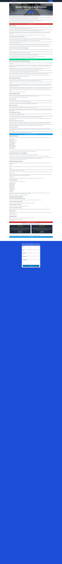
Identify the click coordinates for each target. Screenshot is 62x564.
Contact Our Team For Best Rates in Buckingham (31, 134)
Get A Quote (31, 12)
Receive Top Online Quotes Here (31, 222)
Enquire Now (31, 239)
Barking (13, 220)
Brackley (10, 220)
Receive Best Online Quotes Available (31, 59)
